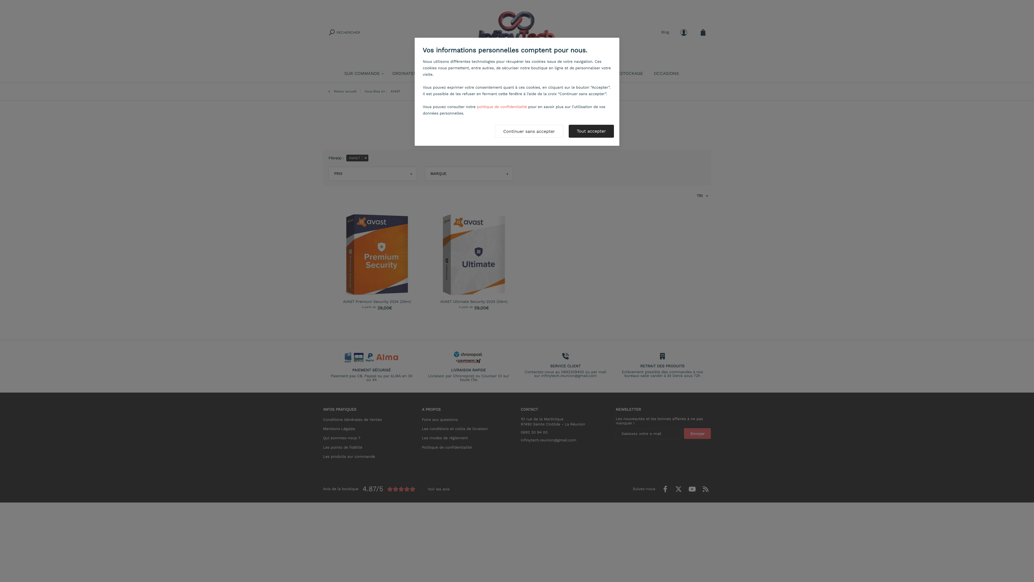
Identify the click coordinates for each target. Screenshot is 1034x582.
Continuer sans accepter (529, 131)
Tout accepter (591, 131)
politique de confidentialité (502, 107)
